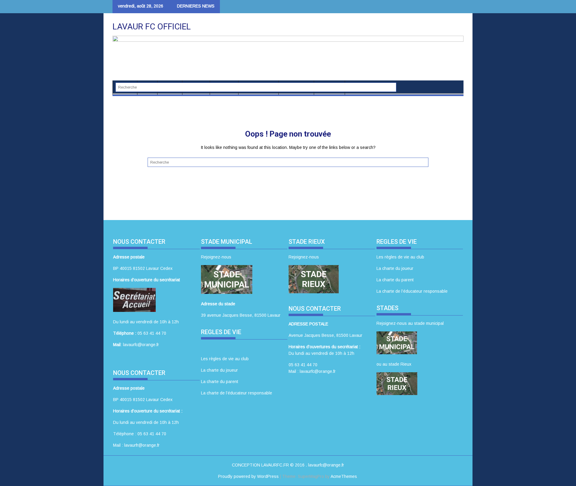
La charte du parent (219, 381)
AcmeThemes (344, 476)
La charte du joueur (219, 370)
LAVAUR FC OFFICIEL (151, 27)
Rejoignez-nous (216, 257)
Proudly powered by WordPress (248, 476)
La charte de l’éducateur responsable (236, 393)
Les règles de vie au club (225, 358)
